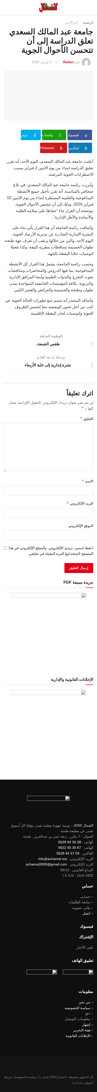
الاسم (87, 481)
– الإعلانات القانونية (79, 1036)
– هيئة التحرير (83, 1030)
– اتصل (88, 913)
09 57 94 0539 (67, 853)
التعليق (86, 418)
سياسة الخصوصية (25, 1077)
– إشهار (87, 1025)
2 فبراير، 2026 (41, 62)
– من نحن (86, 1002)
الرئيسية (88, 22)
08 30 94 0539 (69, 842)
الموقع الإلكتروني (80, 526)
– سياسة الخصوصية (78, 1008)
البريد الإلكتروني (79, 503)
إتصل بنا (43, 1077)
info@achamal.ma (52, 859)
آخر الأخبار (71, 22)
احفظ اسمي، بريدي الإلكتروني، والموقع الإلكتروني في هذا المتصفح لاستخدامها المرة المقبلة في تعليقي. (51, 550)
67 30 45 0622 (69, 848)
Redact (68, 62)
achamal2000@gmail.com (46, 864)
